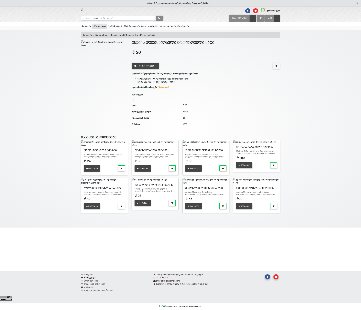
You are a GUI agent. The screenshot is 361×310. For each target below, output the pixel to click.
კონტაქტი (153, 26)
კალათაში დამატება (146, 66)
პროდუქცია (100, 26)
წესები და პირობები (135, 26)
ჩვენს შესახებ (115, 26)
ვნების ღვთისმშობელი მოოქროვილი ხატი (132, 35)
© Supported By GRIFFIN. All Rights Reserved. (184, 306)
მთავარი (86, 26)
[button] (239, 18)
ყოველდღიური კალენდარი (174, 26)
